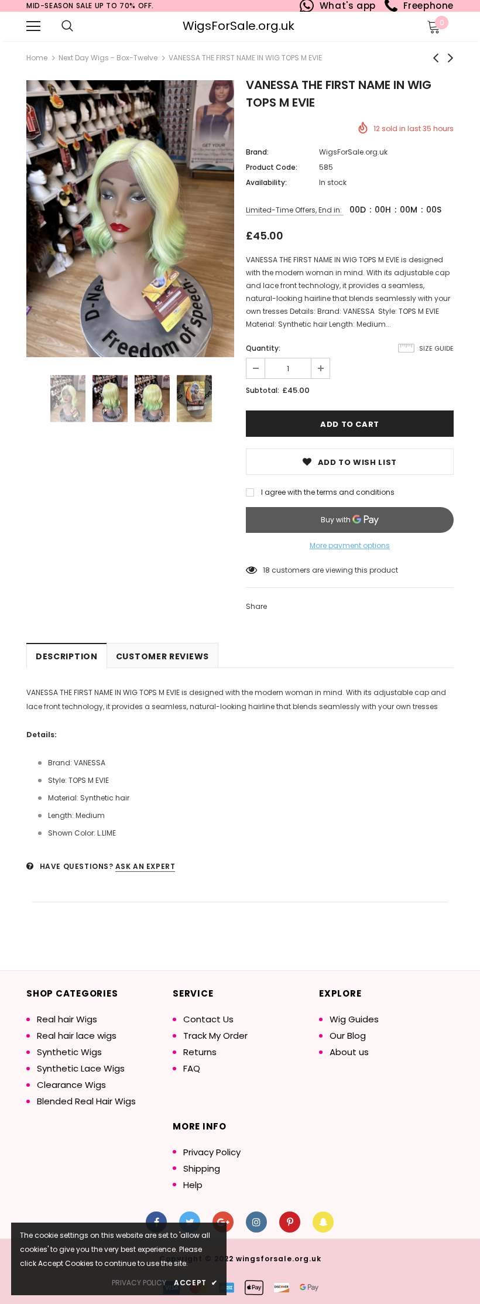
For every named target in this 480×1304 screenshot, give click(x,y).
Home (36, 58)
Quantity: (263, 348)
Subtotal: (262, 390)
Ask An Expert (145, 866)
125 (268, 570)
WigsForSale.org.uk (238, 26)
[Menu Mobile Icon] (33, 26)
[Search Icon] (67, 26)
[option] (130, 218)
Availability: (266, 182)
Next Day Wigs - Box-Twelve (108, 58)
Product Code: (271, 167)
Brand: (257, 152)
